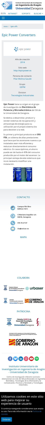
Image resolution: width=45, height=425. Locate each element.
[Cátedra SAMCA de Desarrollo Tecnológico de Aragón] (23, 322)
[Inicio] (22, 5)
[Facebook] (10, 358)
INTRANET (12, 13)
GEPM (22, 87)
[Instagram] (26, 358)
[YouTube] (31, 358)
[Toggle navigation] (3, 18)
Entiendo (6, 419)
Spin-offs (13, 26)
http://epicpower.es (22, 70)
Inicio (6, 26)
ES (2, 13)
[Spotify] (36, 358)
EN (4, 13)
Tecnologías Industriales (22, 95)
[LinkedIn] (20, 358)
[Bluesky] (15, 358)
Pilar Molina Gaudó (23, 78)
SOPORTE (26, 13)
